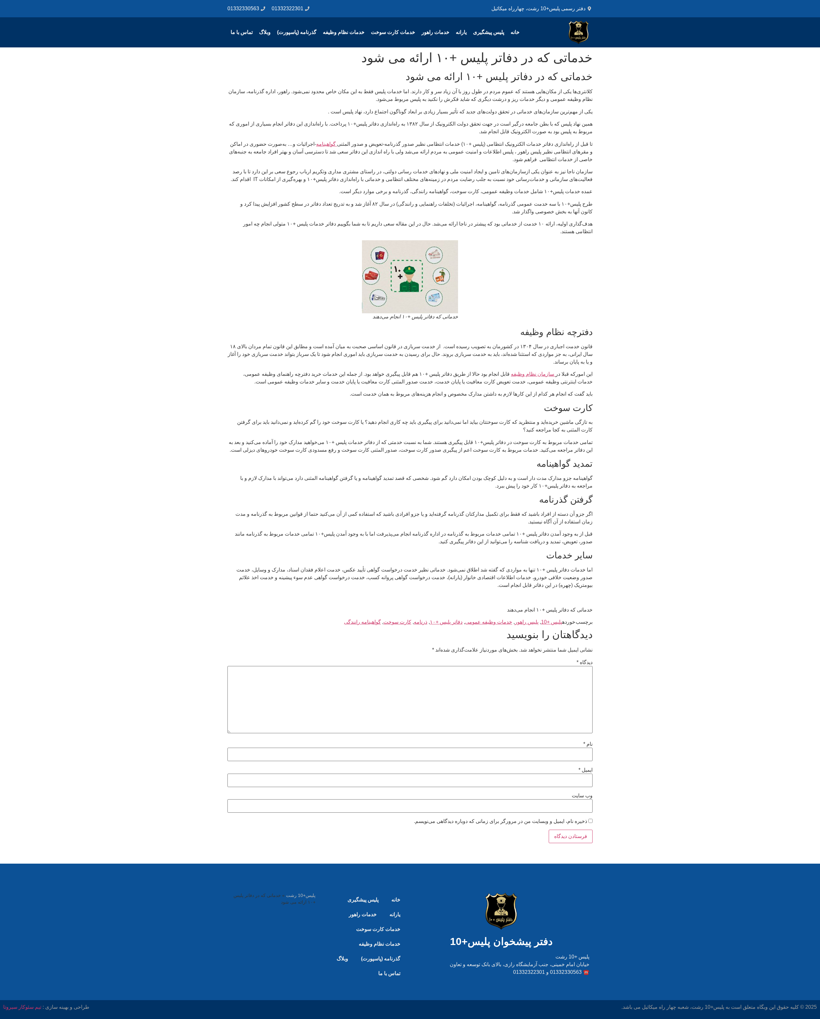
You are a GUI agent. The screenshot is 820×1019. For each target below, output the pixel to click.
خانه (515, 32)
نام (588, 744)
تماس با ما (242, 32)
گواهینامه (326, 144)
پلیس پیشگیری (488, 32)
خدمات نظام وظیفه (344, 32)
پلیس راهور (526, 622)
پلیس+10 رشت (301, 895)
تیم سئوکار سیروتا (22, 1007)
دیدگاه (585, 662)
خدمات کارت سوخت (393, 32)
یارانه (461, 32)
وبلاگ (265, 32)
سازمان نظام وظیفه (533, 374)
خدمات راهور (435, 32)
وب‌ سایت (582, 795)
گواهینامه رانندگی (362, 622)
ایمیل (585, 770)
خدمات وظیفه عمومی (488, 622)
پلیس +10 (551, 622)
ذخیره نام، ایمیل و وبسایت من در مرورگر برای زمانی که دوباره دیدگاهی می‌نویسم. (500, 821)
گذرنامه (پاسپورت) (296, 32)
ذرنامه (420, 622)
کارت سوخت (397, 622)
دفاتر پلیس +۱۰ (446, 622)
